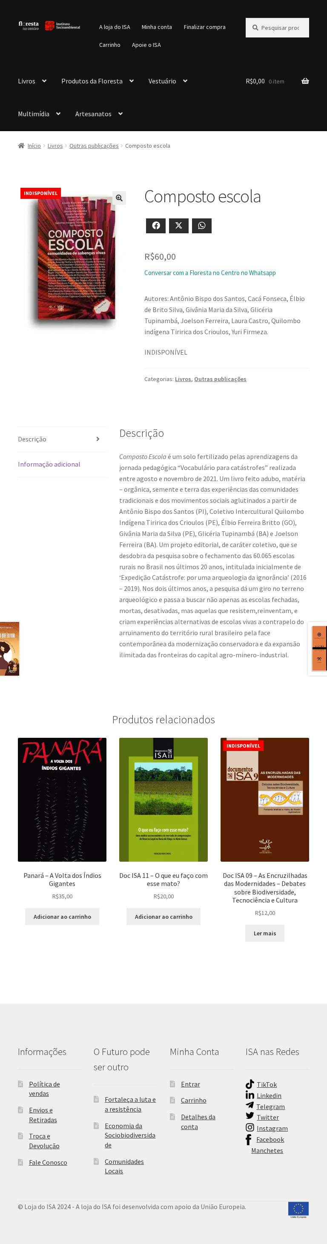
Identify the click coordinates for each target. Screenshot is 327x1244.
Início (34, 145)
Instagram (272, 1128)
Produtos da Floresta (92, 81)
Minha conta (157, 27)
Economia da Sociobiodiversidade (130, 1135)
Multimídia (33, 113)
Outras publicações (94, 145)
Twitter (268, 1117)
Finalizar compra (205, 27)
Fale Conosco (48, 1162)
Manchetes (267, 1150)
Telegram (270, 1106)
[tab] (62, 439)
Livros (26, 81)
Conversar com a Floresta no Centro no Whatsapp (210, 273)
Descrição (32, 439)
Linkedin (269, 1095)
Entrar (190, 1084)
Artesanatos (93, 113)
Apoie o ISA (146, 45)
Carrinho (109, 45)
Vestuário (162, 81)
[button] (119, 198)
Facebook (270, 1139)
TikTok (267, 1084)
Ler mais (265, 933)
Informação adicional (49, 464)
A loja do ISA (114, 27)
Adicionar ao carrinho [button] (62, 916)
